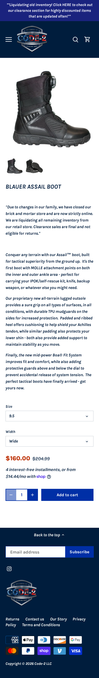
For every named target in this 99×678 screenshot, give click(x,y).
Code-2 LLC (43, 664)
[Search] (75, 39)
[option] (14, 166)
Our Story (58, 619)
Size (9, 406)
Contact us (34, 619)
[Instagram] (9, 568)
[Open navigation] (9, 39)
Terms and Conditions (41, 624)
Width (10, 432)
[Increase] (32, 495)
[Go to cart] (87, 39)
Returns (12, 619)
